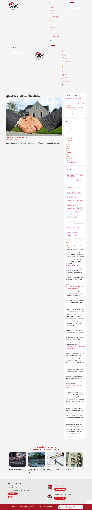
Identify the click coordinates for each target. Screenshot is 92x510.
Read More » (8, 147)
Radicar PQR (55, 16)
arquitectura (68, 126)
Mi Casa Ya (68, 144)
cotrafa (68, 190)
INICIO (51, 6)
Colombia (69, 187)
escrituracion (78, 190)
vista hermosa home (70, 227)
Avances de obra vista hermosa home (73, 130)
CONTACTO (52, 13)
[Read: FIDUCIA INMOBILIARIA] (34, 117)
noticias (67, 148)
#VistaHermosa (69, 179)
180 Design (76, 179)
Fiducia (7, 139)
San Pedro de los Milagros (72, 216)
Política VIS (77, 211)
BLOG (51, 11)
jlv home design (71, 200)
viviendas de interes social (72, 232)
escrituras (68, 192)
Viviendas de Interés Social (71, 162)
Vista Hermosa (78, 222)
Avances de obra (69, 128)
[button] (74, 6)
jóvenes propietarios (78, 203)
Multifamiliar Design (71, 208)
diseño (72, 190)
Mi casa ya (75, 205)
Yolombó (75, 235)
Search (67, 7)
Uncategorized (69, 158)
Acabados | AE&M (69, 124)
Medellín (69, 205)
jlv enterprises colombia (71, 197)
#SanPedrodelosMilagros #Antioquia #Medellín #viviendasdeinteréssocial (75, 176)
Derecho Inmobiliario (70, 138)
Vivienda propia (69, 160)
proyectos (68, 213)
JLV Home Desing (70, 203)
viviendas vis (69, 235)
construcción (77, 187)
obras (82, 208)
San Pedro (74, 213)
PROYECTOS (52, 10)
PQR (51, 14)
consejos (68, 132)
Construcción (68, 134)
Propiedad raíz (69, 152)
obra (78, 208)
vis (72, 222)
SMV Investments (70, 219)
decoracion (68, 136)
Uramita (68, 222)
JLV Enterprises (70, 194)
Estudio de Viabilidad (70, 140)
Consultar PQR (56, 17)
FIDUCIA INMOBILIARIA (16, 137)
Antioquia (78, 181)
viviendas (78, 229)
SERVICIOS (52, 7)
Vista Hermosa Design (70, 224)
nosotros (68, 146)
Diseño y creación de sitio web (45, 506)
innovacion (79, 192)
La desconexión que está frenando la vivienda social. (16, 468)
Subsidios (77, 219)
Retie (67, 154)
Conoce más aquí (60, 489)
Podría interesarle (72, 243)
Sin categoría (68, 156)
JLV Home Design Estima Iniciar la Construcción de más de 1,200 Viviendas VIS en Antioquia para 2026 (75, 103)
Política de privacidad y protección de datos (23, 507)
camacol (75, 184)
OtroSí (67, 150)
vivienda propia (70, 230)
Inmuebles (73, 192)
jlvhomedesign (80, 200)
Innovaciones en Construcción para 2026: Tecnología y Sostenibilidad (55, 469)
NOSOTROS (52, 9)
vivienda (78, 227)
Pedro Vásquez (69, 211)
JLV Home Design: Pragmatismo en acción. (74, 111)
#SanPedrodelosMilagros (71, 173)
